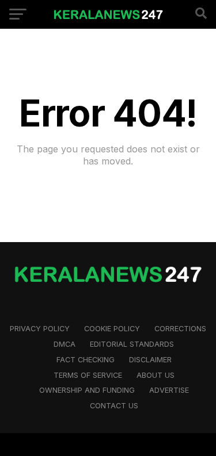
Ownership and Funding (87, 390)
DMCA (64, 344)
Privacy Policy (40, 328)
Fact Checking (85, 359)
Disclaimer (150, 359)
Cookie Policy (112, 328)
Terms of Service (88, 375)
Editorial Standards (132, 344)
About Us (156, 375)
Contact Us (114, 405)
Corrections (180, 328)
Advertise (169, 390)
